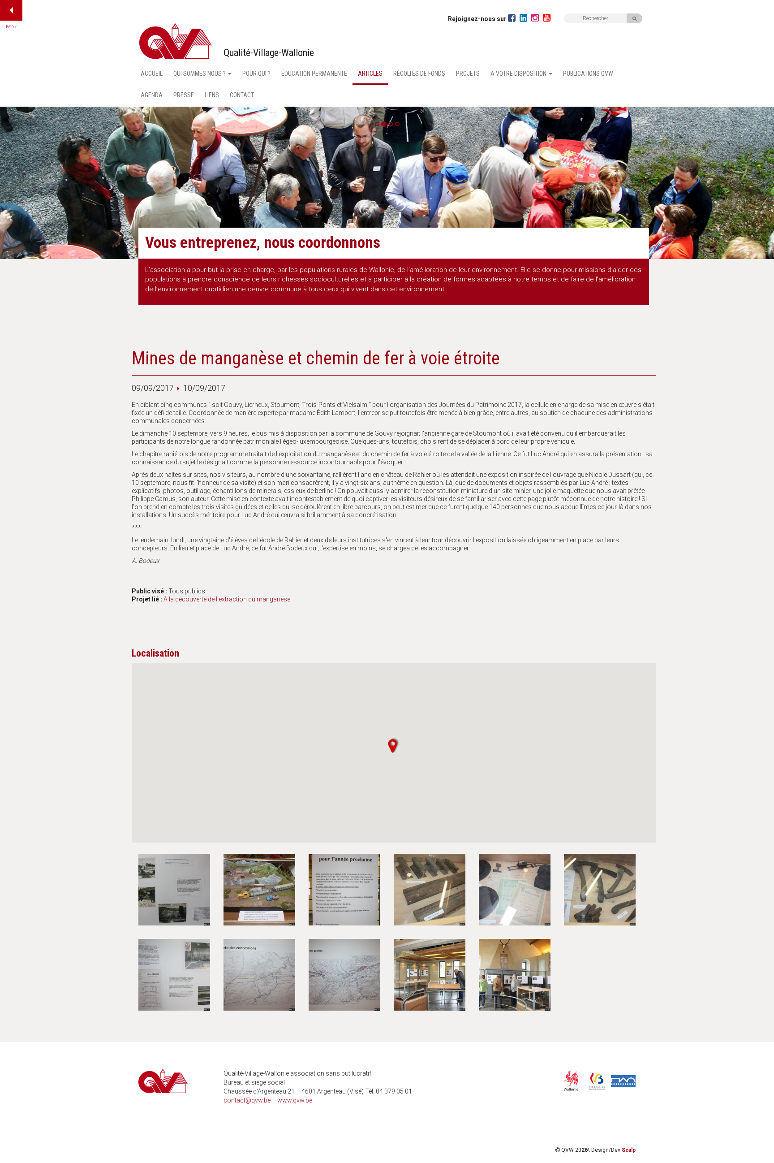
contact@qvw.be (247, 1100)
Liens (212, 95)
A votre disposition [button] (519, 73)
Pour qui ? (256, 73)
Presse (183, 95)
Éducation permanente (314, 73)
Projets (468, 73)
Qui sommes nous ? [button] (200, 73)
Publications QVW (588, 73)
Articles (370, 73)
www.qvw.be (294, 1100)
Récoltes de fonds (419, 73)
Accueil (152, 73)
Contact (242, 95)
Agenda (152, 95)
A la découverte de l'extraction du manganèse (226, 599)
